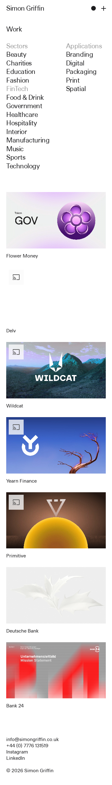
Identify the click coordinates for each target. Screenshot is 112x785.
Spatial (76, 88)
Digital (75, 63)
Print (73, 80)
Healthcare (22, 114)
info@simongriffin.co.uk (32, 739)
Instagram (17, 752)
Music (15, 148)
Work (14, 29)
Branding (79, 54)
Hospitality (21, 123)
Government (24, 105)
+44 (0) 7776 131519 (27, 745)
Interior (16, 131)
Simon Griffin (25, 8)
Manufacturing (27, 140)
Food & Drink (25, 97)
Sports (15, 157)
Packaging (81, 71)
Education (20, 71)
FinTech (17, 88)
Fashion (17, 80)
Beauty (16, 54)
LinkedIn (15, 758)
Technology (23, 166)
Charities (19, 63)
